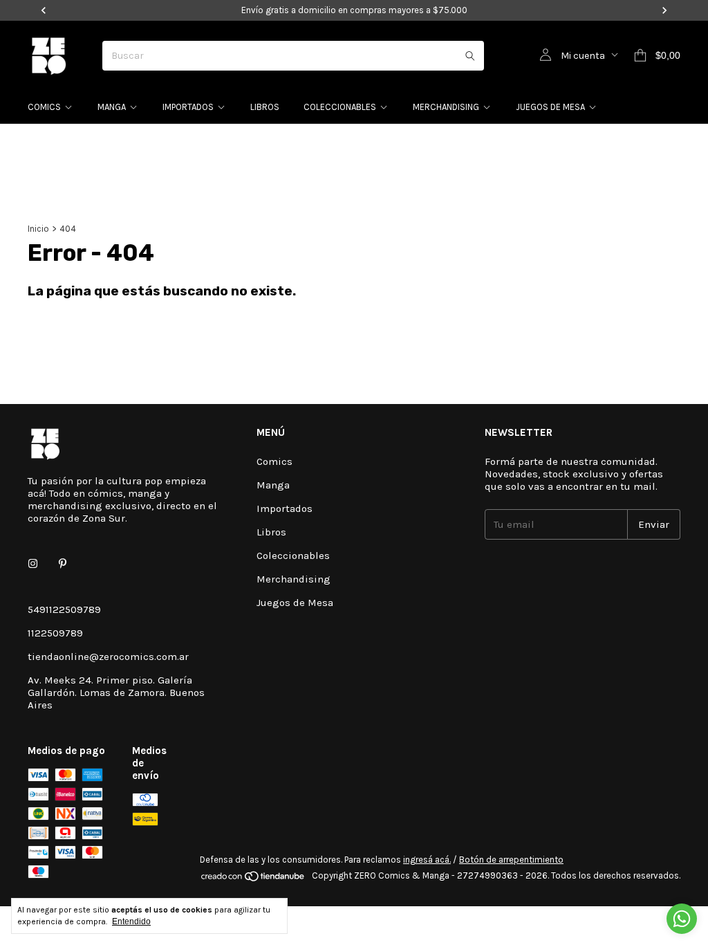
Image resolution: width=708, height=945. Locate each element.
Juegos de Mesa (550, 107)
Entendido (131, 921)
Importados (188, 107)
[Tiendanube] (253, 879)
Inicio (38, 228)
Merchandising (446, 107)
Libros (264, 107)
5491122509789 (64, 609)
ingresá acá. (427, 859)
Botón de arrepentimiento (511, 859)
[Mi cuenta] (545, 55)
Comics (44, 107)
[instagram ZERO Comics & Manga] (33, 564)
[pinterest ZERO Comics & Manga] (62, 564)
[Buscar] (470, 56)
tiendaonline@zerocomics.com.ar (108, 656)
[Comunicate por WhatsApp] (682, 918)
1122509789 (55, 633)
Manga (111, 107)
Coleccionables (340, 107)
